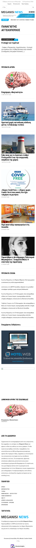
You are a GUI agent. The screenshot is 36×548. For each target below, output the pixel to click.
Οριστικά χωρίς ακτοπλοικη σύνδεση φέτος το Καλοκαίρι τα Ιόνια (16, 123)
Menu (32, 12)
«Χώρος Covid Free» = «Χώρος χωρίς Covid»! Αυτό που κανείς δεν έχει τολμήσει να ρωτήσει (15, 192)
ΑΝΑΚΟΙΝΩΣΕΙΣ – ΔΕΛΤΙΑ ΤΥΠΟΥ (9, 493)
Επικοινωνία (16, 4)
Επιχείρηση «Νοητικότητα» (12, 92)
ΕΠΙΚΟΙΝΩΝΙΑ (4, 504)
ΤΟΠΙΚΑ (3, 491)
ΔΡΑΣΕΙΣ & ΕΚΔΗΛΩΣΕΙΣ (7, 500)
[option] (23, 20)
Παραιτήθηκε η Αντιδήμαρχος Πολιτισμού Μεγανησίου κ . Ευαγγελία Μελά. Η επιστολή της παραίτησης (17, 259)
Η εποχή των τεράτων (10, 43)
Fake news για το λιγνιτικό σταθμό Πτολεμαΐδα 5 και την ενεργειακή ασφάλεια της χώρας (15, 157)
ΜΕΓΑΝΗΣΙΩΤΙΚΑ (5, 489)
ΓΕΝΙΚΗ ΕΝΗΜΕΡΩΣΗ (6, 495)
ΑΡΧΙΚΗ (3, 487)
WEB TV (3, 498)
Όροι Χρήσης (25, 4)
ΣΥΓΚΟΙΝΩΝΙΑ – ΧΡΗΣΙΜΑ (7, 502)
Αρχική (9, 4)
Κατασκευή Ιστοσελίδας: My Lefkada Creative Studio (18, 538)
